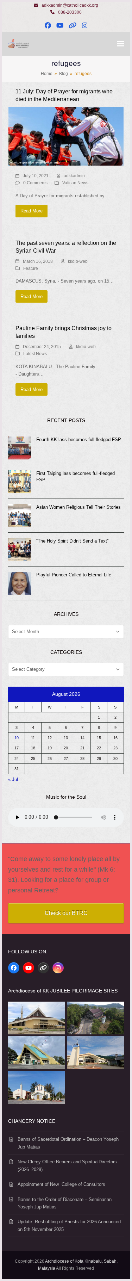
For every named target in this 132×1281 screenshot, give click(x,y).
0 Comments (35, 182)
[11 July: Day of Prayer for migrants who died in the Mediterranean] (66, 135)
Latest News (35, 353)
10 (16, 738)
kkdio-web (78, 261)
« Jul (13, 779)
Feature (30, 268)
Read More (31, 211)
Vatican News (75, 182)
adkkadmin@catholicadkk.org (70, 5)
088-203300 (70, 12)
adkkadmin (74, 175)
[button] (120, 44)
